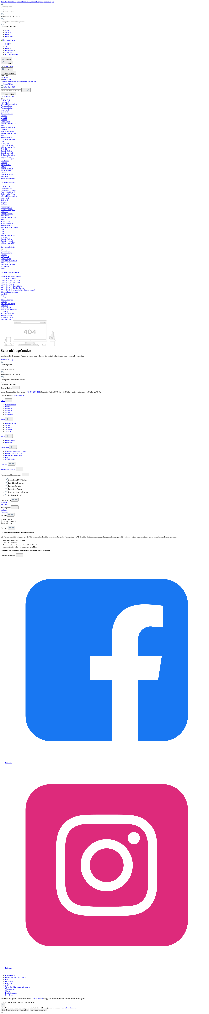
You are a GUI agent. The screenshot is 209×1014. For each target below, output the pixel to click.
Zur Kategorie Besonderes (10, 272)
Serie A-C (8, 407)
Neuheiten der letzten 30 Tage (15, 451)
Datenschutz (91, 972)
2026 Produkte (10, 459)
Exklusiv (8, 457)
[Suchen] (23, 90)
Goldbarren (9, 414)
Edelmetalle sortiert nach (13, 455)
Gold (3, 401)
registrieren (8, 79)
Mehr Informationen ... (68, 1008)
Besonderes (5, 447)
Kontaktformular (18, 396)
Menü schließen (10, 73)
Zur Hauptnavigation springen (43, 2)
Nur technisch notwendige (10, 1010)
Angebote (4, 464)
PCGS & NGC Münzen (13, 453)
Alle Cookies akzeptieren (38, 1010)
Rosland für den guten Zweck (55, 972)
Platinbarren (9, 442)
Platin (3, 436)
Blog (71, 972)
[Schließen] (2, 1012)
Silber (3, 419)
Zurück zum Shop (7, 360)
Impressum (80, 972)
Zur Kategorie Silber (8, 182)
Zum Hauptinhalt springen (10, 2)
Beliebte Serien (10, 405)
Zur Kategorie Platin (8, 247)
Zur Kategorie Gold (7, 96)
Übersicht (4, 81)
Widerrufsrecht (138, 972)
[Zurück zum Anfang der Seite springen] (3, 1005)
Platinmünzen (10, 440)
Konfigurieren (24, 1010)
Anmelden (4, 77)
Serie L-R (8, 410)
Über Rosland (37, 972)
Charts (149, 972)
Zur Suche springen (26, 2)
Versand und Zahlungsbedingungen (118, 972)
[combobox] (11, 90)
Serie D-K (8, 408)
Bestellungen (32, 81)
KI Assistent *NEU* (8, 470)
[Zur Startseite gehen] (8, 40)
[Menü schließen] (2, 98)
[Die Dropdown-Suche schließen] (28, 90)
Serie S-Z (8, 412)
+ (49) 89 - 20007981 (32, 392)
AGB (100, 972)
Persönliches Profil (14, 81)
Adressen (24, 81)
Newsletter (173, 972)
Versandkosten (38, 999)
